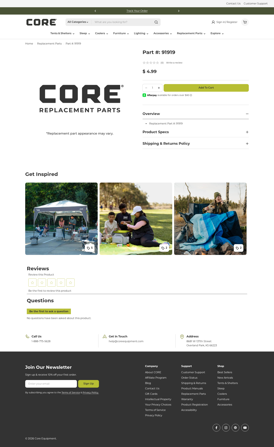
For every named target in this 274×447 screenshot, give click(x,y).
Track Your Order (137, 10)
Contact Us (233, 3)
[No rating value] (152, 63)
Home (29, 43)
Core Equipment (45, 438)
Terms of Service (71, 392)
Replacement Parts (49, 43)
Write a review (174, 62)
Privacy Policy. (91, 392)
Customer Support (256, 3)
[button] (95, 11)
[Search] (156, 22)
